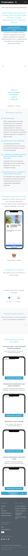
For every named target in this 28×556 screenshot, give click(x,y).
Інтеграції (18, 106)
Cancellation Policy (17, 545)
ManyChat (14, 90)
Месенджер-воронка (14, 388)
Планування (5, 390)
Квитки (18, 425)
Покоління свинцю (14, 92)
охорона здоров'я (13, 390)
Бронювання (7, 463)
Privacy (6, 545)
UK (2, 532)
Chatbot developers (6, 513)
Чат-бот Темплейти (20, 506)
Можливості (11, 106)
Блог (2, 508)
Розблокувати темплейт (14, 378)
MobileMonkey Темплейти (19, 513)
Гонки (15, 424)
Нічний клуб (14, 461)
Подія (12, 463)
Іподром (11, 424)
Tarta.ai (7, 548)
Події (7, 424)
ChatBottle (13, 548)
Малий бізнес (14, 94)
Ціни (2, 527)
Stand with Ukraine (6, 515)
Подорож (14, 97)
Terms (2, 545)
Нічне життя (8, 461)
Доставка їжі (20, 351)
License (10, 545)
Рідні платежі (7, 351)
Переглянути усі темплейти (13, 493)
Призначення (22, 390)
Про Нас (3, 506)
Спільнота (4, 511)
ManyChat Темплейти (20, 508)
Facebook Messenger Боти (20, 517)
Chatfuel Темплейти (20, 511)
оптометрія (6, 388)
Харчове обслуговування (14, 352)
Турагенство (14, 99)
